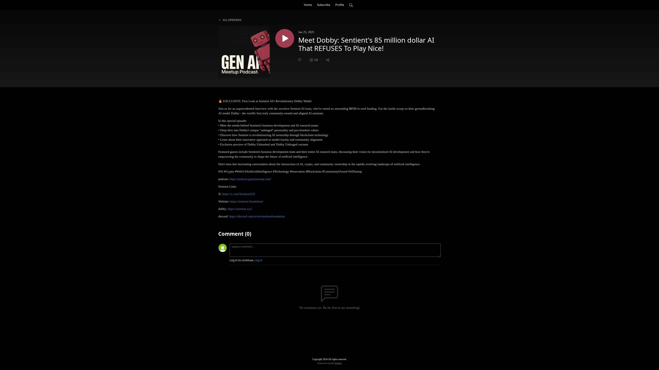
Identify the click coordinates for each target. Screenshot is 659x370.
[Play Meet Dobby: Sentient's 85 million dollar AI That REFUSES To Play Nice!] (284, 38)
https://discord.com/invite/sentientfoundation (257, 216)
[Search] (351, 4)
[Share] (328, 60)
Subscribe (323, 5)
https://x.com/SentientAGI (238, 194)
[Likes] (300, 60)
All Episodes (231, 19)
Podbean (338, 363)
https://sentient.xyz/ (240, 209)
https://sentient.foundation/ (246, 201)
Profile (339, 5)
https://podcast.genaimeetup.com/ (250, 179)
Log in (258, 260)
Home (308, 5)
